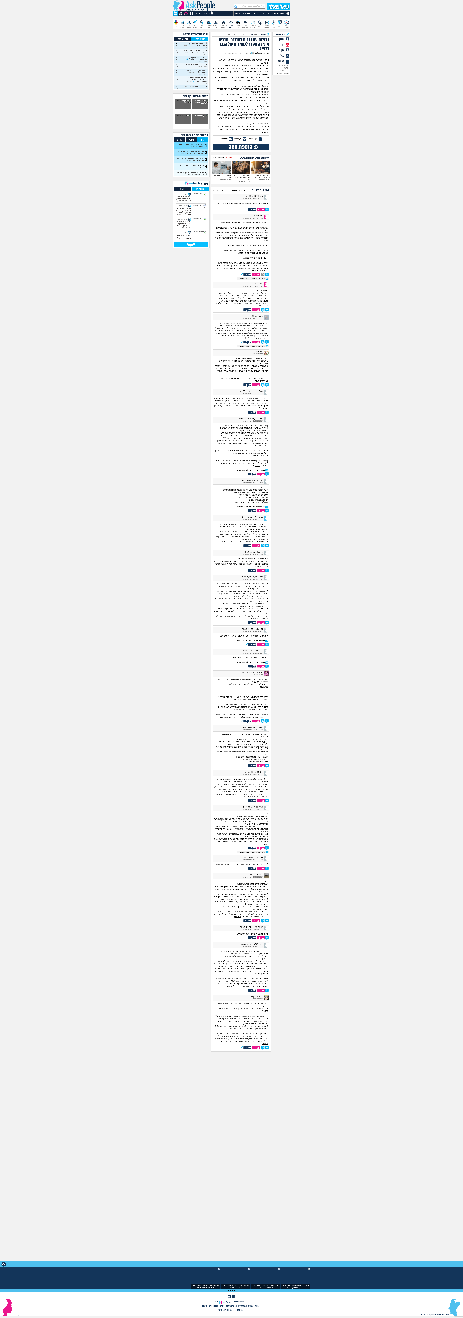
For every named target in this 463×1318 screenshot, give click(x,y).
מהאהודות (236, 190)
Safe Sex (233, 1310)
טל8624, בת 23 (256, 351)
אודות (257, 1306)
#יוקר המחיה (284, 70)
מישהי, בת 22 (257, 316)
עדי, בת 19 (258, 284)
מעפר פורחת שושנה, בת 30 (251, 672)
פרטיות (222, 1306)
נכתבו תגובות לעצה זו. (251, 279)
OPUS (21, 1315)
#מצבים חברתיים (282, 73)
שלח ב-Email (224, 139)
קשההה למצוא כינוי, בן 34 (252, 517)
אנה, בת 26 (258, 216)
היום (202, 139)
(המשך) (265, 132)
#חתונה (286, 68)
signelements (416, 1315)
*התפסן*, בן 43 (257, 996)
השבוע (191, 139)
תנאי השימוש (231, 1306)
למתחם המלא (218, 158)
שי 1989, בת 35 (256, 875)
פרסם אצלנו (242, 1306)
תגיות (281, 61)
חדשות (182, 189)
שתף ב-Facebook (252, 139)
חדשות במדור (200, 39)
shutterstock (426, 1315)
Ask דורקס (240, 1310)
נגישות (204, 1306)
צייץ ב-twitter (238, 139)
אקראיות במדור (182, 39)
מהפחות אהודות (225, 190)
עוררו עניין (200, 189)
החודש (179, 139)
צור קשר (250, 1306)
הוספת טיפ (228, 158)
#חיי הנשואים (284, 65)
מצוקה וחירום (213, 1306)
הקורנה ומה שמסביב (223, 1310)
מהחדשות (216, 190)
